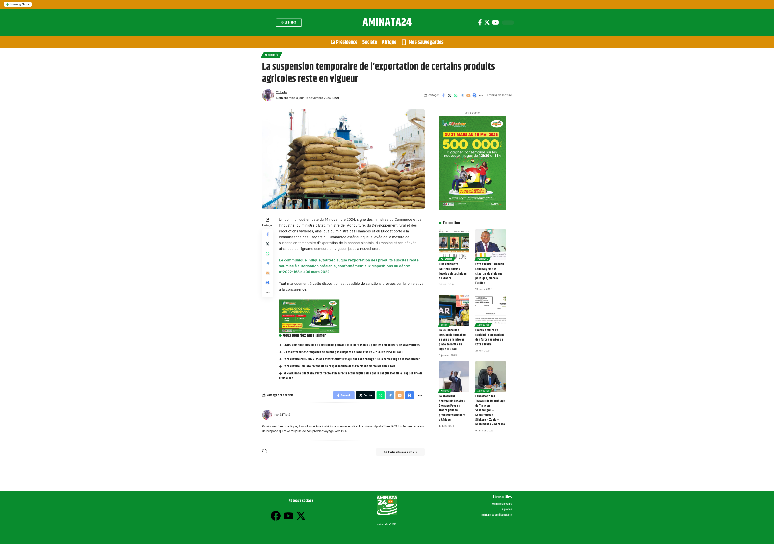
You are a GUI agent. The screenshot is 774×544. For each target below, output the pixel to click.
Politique (483, 258)
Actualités (271, 55)
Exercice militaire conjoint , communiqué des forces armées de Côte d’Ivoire (490, 337)
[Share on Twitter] (449, 95)
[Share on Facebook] (443, 95)
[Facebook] (480, 22)
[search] (268, 23)
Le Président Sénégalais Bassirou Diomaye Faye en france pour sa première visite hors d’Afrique (452, 408)
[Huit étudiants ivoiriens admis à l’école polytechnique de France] (454, 244)
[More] (481, 95)
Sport (444, 324)
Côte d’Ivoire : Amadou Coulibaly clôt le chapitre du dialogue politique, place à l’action (489, 274)
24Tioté (281, 92)
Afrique (445, 390)
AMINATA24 (387, 22)
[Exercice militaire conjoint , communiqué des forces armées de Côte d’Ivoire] (490, 310)
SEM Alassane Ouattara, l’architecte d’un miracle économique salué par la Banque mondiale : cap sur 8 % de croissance (350, 376)
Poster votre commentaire (402, 452)
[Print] (474, 95)
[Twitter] (487, 22)
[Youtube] (495, 22)
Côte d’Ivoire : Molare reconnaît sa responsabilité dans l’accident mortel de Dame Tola (339, 366)
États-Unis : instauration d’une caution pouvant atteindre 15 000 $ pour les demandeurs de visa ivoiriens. (351, 345)
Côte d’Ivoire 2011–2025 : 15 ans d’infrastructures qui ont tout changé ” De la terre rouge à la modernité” (351, 359)
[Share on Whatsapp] (456, 95)
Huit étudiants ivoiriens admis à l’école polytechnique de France (453, 271)
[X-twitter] (301, 516)
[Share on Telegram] (462, 95)
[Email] (468, 95)
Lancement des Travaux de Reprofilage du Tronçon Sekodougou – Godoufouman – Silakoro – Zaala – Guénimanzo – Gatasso (490, 410)
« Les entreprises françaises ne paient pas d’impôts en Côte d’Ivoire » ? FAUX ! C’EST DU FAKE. (343, 352)
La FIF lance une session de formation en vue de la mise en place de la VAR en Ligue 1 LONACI (452, 340)
